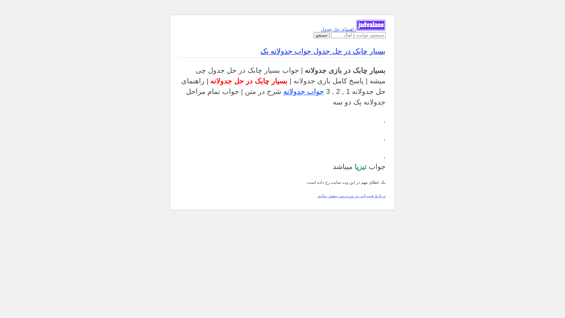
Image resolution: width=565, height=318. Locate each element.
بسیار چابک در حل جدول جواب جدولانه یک (322, 51)
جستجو (322, 35)
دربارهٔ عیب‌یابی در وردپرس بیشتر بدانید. (351, 195)
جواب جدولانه (303, 91)
